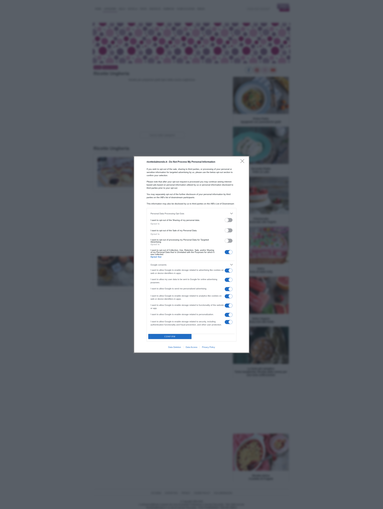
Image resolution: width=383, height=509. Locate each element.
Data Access (191, 347)
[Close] (243, 162)
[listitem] (191, 213)
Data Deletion (174, 347)
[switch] (228, 220)
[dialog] (191, 254)
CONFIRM (169, 336)
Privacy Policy (208, 347)
